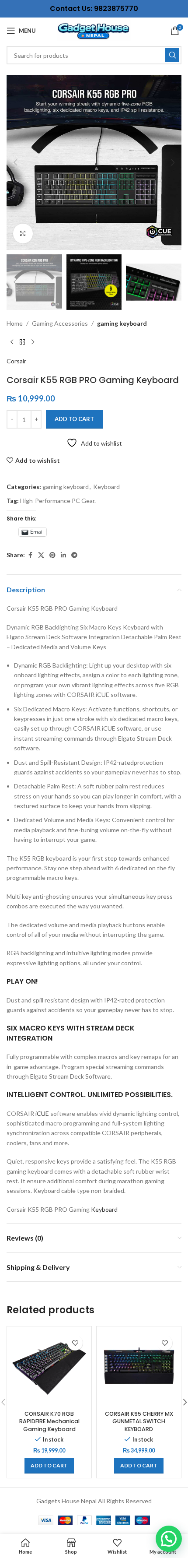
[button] (15, 162)
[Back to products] (22, 342)
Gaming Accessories (60, 323)
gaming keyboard (122, 323)
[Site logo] (94, 30)
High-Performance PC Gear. (58, 500)
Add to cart (74, 418)
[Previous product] (12, 342)
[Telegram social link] (74, 555)
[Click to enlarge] (23, 233)
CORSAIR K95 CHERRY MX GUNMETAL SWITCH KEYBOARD (139, 1421)
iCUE (42, 1113)
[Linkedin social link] (63, 555)
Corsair (16, 361)
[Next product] (33, 342)
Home (15, 323)
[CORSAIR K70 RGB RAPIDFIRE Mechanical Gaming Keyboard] (49, 1369)
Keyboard (106, 486)
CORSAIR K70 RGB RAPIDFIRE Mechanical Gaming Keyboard (49, 1421)
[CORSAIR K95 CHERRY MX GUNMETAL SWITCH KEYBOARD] (139, 1369)
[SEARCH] (172, 55)
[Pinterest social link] (52, 555)
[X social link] (41, 555)
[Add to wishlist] (75, 1343)
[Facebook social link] (30, 555)
